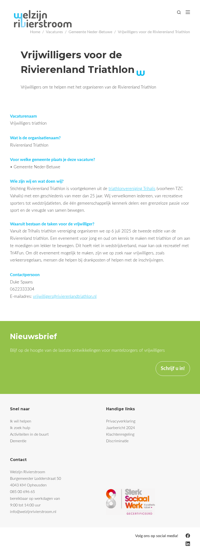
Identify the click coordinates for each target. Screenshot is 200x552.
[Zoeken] (179, 12)
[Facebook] (188, 535)
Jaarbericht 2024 (120, 428)
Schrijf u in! (173, 368)
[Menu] (188, 12)
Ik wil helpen (20, 421)
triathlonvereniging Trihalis (132, 189)
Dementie (18, 441)
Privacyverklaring (120, 421)
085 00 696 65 (22, 492)
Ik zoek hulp (20, 428)
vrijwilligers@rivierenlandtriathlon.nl (65, 296)
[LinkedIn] (188, 544)
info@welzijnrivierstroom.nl (33, 512)
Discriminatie (117, 441)
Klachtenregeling (120, 434)
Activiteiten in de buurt (29, 434)
